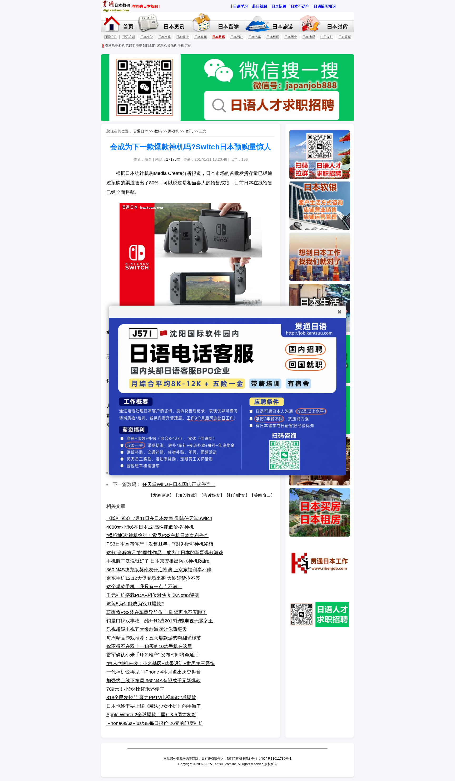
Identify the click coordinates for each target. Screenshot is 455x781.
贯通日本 (140, 131)
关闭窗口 (262, 495)
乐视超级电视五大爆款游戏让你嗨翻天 (146, 629)
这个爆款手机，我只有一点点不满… (144, 586)
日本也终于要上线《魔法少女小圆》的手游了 (153, 706)
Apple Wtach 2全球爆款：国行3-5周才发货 (151, 714)
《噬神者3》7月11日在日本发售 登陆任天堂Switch (159, 518)
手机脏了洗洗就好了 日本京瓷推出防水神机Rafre (157, 561)
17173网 (173, 159)
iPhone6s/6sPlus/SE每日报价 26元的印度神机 (154, 723)
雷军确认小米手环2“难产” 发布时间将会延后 (152, 654)
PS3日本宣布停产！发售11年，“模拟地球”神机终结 (159, 544)
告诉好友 (211, 495)
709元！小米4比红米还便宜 (135, 689)
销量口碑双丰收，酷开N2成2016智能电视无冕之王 (159, 620)
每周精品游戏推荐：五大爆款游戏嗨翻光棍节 (153, 638)
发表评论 (161, 495)
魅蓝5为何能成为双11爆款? (135, 603)
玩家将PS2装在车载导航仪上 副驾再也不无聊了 (156, 612)
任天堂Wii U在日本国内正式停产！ (178, 484)
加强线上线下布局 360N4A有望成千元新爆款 (153, 680)
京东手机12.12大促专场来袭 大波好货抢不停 (153, 578)
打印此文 (237, 495)
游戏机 (173, 131)
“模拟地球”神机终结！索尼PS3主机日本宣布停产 (157, 535)
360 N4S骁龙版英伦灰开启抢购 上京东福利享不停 (158, 569)
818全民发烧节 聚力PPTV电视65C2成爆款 (151, 697)
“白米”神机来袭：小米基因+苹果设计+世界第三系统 (160, 663)
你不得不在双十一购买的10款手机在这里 (149, 646)
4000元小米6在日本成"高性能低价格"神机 (150, 527)
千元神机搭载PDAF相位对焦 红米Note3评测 (152, 595)
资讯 (189, 131)
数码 (158, 131)
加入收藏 (186, 495)
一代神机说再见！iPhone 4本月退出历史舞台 (153, 672)
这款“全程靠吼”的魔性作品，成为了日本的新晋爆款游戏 (164, 552)
